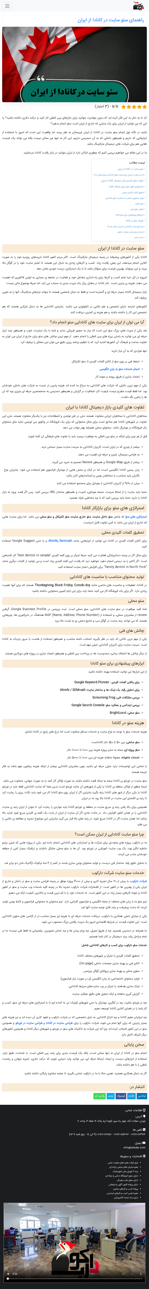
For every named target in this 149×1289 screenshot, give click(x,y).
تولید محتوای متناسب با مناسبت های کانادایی (124, 198)
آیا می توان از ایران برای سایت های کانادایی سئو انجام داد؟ (118, 175)
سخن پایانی (139, 237)
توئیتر (110, 1096)
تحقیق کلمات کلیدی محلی (133, 192)
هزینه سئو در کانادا (134, 221)
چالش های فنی (137, 209)
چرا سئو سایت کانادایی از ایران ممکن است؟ (125, 226)
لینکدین (142, 1096)
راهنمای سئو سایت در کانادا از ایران (111, 20)
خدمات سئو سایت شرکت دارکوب (130, 232)
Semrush (65, 540)
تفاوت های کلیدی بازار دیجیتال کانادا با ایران (122, 181)
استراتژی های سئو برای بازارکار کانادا (126, 187)
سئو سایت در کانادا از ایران (130, 169)
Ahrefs (53, 540)
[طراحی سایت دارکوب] (138, 5)
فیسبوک (121, 1096)
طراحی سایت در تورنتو (29, 1023)
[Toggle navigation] (7, 6)
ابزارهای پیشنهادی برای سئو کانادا (129, 215)
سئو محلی (139, 203)
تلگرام (131, 1096)
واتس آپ (99, 1096)
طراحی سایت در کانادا (59, 1023)
